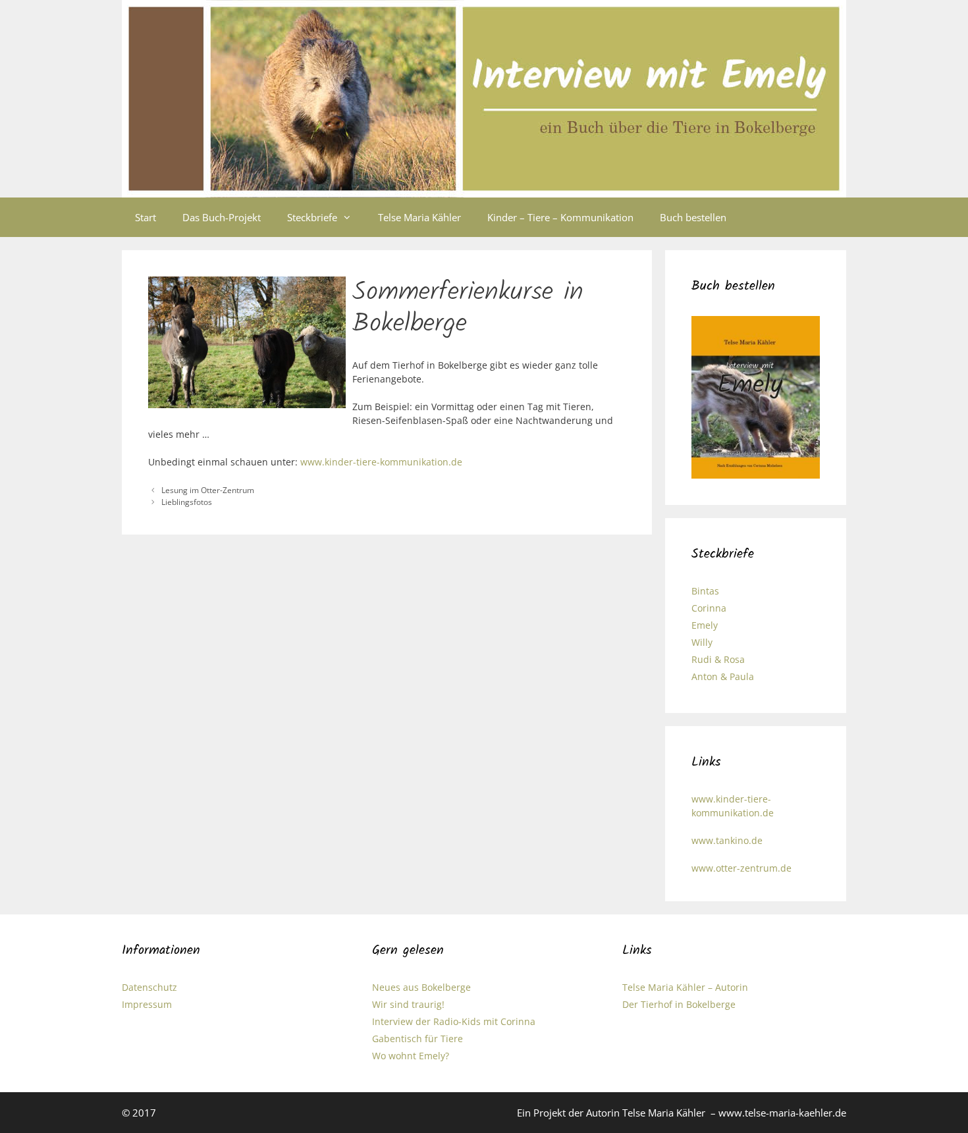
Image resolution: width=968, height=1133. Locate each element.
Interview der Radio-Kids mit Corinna (453, 1021)
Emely (704, 625)
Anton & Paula (722, 676)
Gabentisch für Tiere (417, 1038)
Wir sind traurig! (408, 1004)
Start (145, 217)
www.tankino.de (727, 840)
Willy (702, 642)
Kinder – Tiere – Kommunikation (560, 217)
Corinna (708, 608)
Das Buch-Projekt (221, 217)
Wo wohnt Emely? (410, 1055)
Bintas (705, 591)
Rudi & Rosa (718, 659)
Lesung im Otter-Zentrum (207, 490)
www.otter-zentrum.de (741, 868)
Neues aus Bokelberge (421, 987)
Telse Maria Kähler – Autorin (685, 987)
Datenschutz (149, 987)
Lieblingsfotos (186, 501)
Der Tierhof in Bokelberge (679, 1004)
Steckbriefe (312, 217)
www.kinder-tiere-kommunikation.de (381, 462)
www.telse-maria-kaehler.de (782, 1112)
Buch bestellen (693, 217)
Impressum (147, 1004)
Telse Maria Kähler (419, 217)
